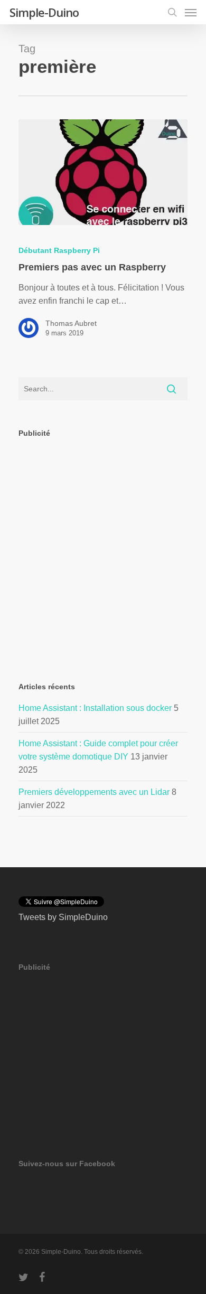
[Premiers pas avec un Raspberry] (103, 172)
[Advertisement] (103, 551)
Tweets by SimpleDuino (63, 917)
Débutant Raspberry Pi (59, 250)
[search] (172, 12)
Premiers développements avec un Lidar (94, 791)
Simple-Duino (44, 12)
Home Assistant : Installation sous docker (95, 708)
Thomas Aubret (71, 323)
